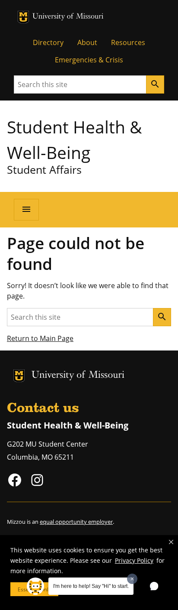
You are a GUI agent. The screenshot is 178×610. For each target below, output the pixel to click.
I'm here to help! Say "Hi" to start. (91, 586)
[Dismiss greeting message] (132, 579)
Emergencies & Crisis (89, 60)
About (87, 42)
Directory (48, 42)
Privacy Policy (134, 560)
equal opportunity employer (76, 522)
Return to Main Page (40, 338)
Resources (128, 42)
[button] (171, 542)
